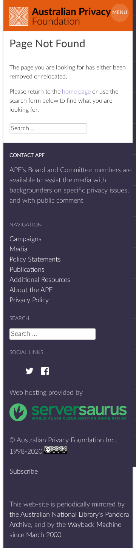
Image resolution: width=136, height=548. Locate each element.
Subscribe (23, 471)
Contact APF (27, 155)
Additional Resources (39, 280)
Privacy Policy (29, 300)
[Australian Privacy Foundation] (60, 13)
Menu (119, 12)
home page (76, 92)
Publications (27, 269)
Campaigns (25, 239)
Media (18, 249)
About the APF (31, 290)
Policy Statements (35, 259)
